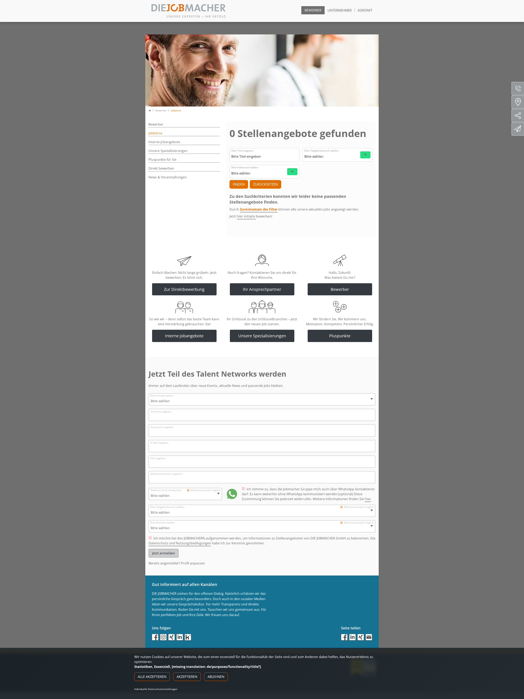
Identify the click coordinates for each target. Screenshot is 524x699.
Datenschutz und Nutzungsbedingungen (180, 543)
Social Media (518, 115)
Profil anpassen (193, 563)
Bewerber (313, 10)
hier (368, 499)
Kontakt (365, 10)
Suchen (238, 184)
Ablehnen (216, 676)
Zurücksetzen (265, 184)
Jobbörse (155, 133)
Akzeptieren (187, 676)
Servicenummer (518, 88)
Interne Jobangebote (164, 142)
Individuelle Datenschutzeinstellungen (155, 689)
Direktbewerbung (518, 129)
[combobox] (264, 156)
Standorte (518, 102)
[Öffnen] (365, 154)
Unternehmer (340, 10)
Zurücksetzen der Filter (259, 209)
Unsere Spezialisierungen (167, 150)
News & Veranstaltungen (167, 177)
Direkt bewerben (161, 168)
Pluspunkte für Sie (162, 159)
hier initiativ (246, 216)
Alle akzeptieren (152, 676)
